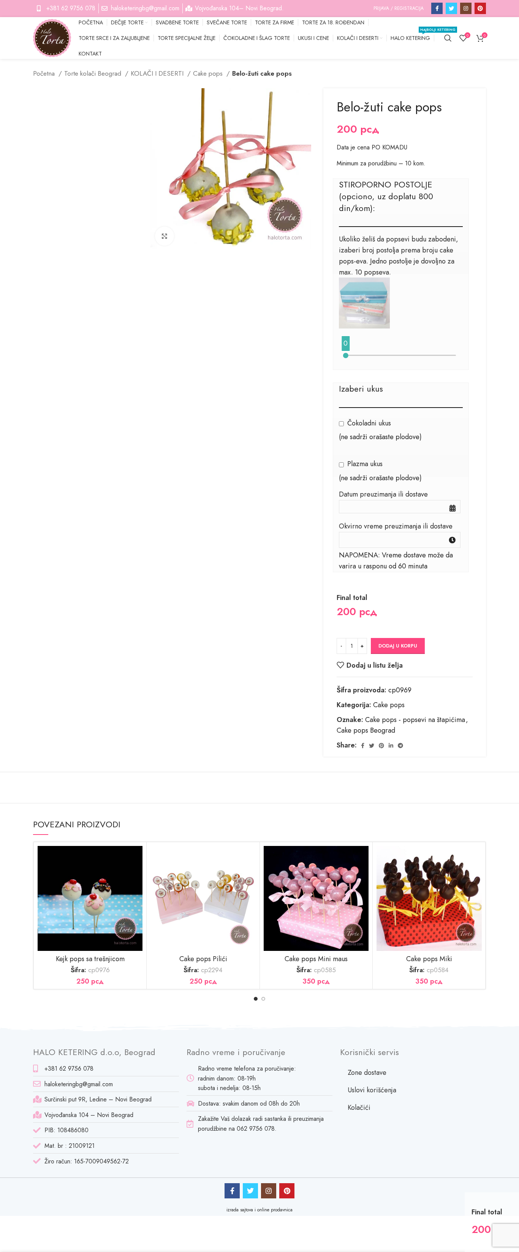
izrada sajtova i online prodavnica (259, 1209)
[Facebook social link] (437, 8)
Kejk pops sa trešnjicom (90, 959)
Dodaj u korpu (397, 645)
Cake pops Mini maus (316, 959)
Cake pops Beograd (366, 730)
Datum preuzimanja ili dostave (383, 494)
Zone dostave (367, 1072)
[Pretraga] (448, 38)
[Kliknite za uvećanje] (164, 236)
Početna (45, 73)
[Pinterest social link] (480, 8)
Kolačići (359, 1107)
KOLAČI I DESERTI (158, 73)
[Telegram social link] (400, 746)
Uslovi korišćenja (372, 1090)
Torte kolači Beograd (93, 73)
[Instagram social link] (466, 8)
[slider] (345, 355)
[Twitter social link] (451, 8)
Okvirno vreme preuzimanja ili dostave (396, 526)
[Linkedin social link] (391, 746)
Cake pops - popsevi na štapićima (415, 720)
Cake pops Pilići (203, 959)
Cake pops (209, 73)
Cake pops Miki (429, 959)
